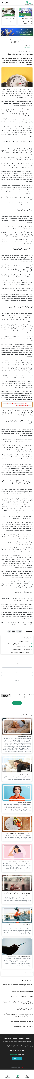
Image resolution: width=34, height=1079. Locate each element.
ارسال (17, 703)
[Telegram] (15, 41)
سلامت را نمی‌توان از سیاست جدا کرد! (10, 20)
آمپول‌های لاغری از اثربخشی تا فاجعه (20, 652)
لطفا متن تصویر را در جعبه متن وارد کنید (23, 695)
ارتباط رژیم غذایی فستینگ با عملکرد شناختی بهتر (18, 833)
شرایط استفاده (7, 1038)
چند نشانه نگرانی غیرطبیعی (24, 802)
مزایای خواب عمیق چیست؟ (24, 736)
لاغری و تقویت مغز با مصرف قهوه (23, 1026)
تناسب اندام (27, 47)
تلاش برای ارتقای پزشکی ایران (25, 1009)
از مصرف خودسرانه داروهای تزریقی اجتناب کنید (19, 956)
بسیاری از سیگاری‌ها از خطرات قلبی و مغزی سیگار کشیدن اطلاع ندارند (17, 894)
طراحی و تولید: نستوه (15, 1067)
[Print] (11, 41)
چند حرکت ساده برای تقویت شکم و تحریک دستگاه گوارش (18, 925)
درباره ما (28, 1038)
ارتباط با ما (21, 1038)
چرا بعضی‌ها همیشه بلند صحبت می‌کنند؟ (21, 1021)
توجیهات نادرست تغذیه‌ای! (25, 52)
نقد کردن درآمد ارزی (28, 973)
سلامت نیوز (25, 2)
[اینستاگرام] (18, 1051)
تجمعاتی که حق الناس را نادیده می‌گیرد (22, 997)
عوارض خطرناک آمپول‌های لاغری (21, 649)
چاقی (13, 631)
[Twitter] (18, 41)
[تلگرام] (21, 1051)
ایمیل (17, 672)
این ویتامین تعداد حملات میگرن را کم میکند (20, 861)
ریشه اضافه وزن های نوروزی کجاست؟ (20, 54)
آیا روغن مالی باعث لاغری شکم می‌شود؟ (19, 644)
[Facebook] (22, 41)
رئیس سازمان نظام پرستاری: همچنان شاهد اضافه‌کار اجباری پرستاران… (26, 22)
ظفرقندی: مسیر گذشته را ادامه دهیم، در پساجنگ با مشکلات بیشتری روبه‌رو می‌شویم (18, 1015)
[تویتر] (16, 1051)
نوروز (9, 631)
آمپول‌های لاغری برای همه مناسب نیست (19, 641)
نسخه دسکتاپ (17, 1058)
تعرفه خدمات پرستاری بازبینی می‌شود (22, 991)
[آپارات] (23, 1051)
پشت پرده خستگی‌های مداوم (24, 774)
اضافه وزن (19, 631)
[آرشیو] (11, 1051)
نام (17, 663)
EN (7, 2)
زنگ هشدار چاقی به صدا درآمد (22, 647)
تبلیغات (15, 1038)
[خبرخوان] (13, 1051)
